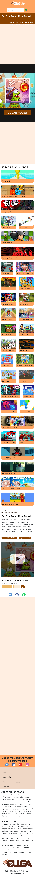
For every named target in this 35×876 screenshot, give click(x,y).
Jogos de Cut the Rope (9, 538)
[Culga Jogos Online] (17, 863)
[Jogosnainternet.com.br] (18, 3)
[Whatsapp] (24, 594)
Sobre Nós (7, 777)
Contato (6, 787)
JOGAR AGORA (17, 112)
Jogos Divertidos (25, 538)
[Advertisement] (17, 43)
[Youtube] (20, 764)
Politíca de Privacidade (11, 782)
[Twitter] (10, 594)
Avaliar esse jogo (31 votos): (9, 583)
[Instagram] (27, 764)
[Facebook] (17, 594)
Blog (4, 772)
